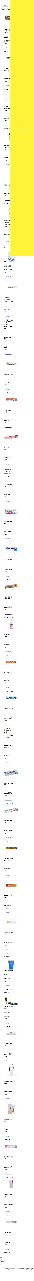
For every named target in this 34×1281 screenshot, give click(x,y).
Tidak (31, 1272)
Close (2, 1261)
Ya (27, 1272)
